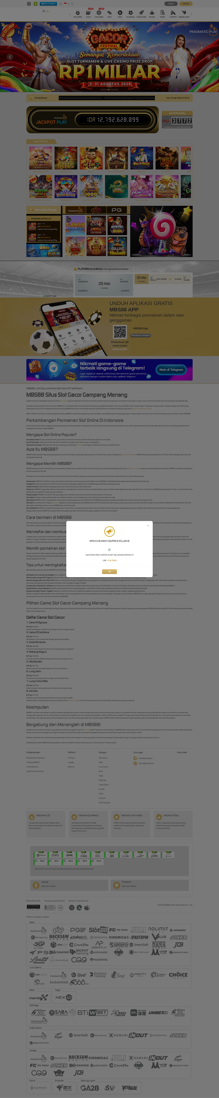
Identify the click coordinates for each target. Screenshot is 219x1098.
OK (109, 571)
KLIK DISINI (112, 560)
